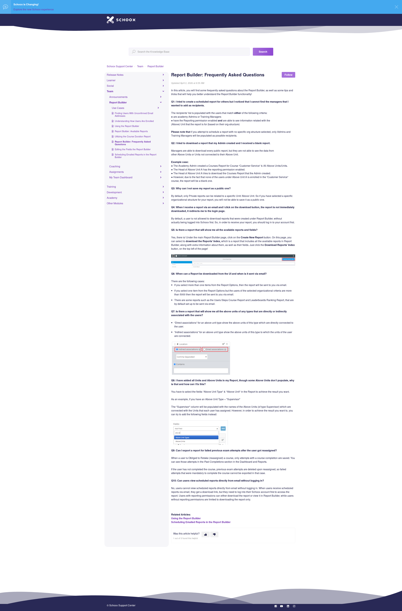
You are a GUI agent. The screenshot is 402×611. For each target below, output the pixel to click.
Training (111, 186)
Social (110, 86)
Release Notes (115, 75)
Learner (111, 80)
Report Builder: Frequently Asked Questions (133, 143)
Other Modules (115, 203)
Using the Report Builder (127, 126)
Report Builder (155, 66)
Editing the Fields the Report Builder (133, 149)
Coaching (114, 166)
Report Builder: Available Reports (131, 131)
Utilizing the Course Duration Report (133, 136)
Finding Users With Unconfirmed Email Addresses (134, 114)
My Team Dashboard (120, 177)
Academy (112, 198)
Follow (288, 75)
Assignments (116, 172)
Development (114, 192)
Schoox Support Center (120, 66)
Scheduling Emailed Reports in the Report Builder (135, 156)
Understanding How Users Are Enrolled (134, 121)
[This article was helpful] (205, 534)
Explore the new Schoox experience (34, 9)
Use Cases (118, 108)
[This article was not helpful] (214, 534)
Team (140, 66)
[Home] (121, 19)
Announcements (118, 97)
